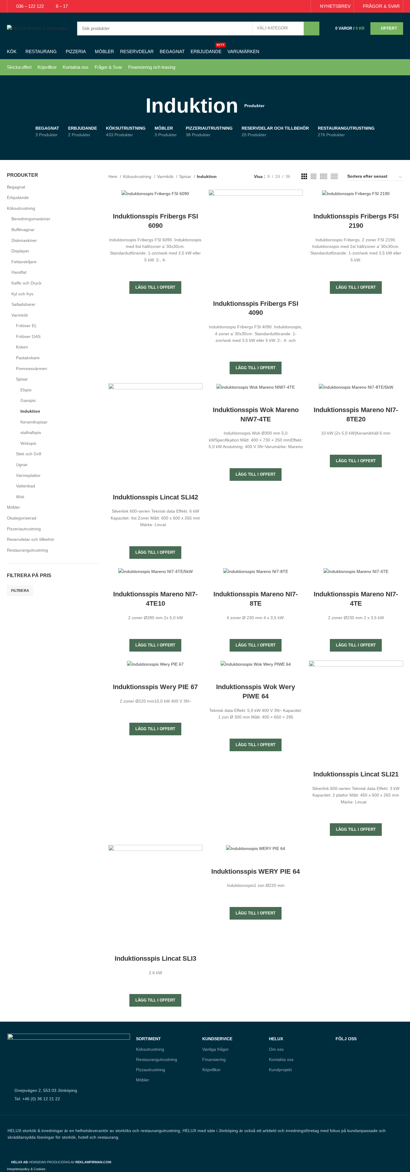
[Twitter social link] (283, 6)
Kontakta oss (76, 67)
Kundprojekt (280, 1069)
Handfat (18, 272)
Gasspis (28, 400)
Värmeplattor (28, 475)
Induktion (30, 411)
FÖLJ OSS (346, 1038)
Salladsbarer (23, 304)
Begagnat (16, 187)
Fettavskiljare (24, 261)
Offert (389, 28)
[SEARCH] (311, 28)
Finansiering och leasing (151, 67)
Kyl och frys (22, 293)
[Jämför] (155, 204)
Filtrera (20, 591)
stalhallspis (30, 432)
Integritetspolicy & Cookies (26, 1169)
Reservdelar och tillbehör (30, 539)
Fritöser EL (26, 325)
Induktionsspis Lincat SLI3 (155, 958)
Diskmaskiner (24, 240)
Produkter (254, 106)
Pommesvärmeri (31, 368)
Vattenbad (25, 486)
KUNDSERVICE (217, 1038)
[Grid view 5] (323, 176)
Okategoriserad (21, 518)
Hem (113, 176)
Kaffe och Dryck (26, 283)
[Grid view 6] (334, 176)
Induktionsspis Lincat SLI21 (356, 774)
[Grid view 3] (304, 176)
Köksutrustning (21, 208)
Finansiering (214, 1059)
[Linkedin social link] (297, 6)
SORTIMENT (148, 1038)
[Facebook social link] (276, 6)
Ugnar (22, 464)
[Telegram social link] (304, 6)
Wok (20, 496)
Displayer (20, 251)
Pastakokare (28, 357)
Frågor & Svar (108, 67)
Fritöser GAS (28, 336)
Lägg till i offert (155, 287)
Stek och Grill (28, 453)
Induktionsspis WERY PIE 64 (255, 871)
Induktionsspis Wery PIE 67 (155, 687)
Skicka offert (19, 67)
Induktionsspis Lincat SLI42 (155, 497)
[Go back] (138, 105)
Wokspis (28, 443)
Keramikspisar (33, 422)
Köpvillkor (47, 67)
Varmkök (19, 315)
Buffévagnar (23, 229)
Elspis (26, 389)
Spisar (22, 379)
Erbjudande (18, 197)
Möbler (13, 507)
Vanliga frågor (215, 1049)
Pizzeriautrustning (24, 528)
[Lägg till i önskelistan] (155, 270)
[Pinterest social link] (290, 6)
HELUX (276, 1038)
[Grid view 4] (313, 176)
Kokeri (22, 347)
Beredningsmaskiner (30, 218)
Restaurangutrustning (27, 550)
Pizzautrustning (150, 1069)
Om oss (276, 1049)
